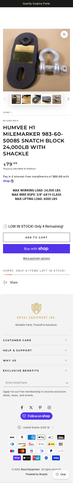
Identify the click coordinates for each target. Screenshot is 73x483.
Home (6, 112)
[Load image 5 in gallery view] (56, 99)
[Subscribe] (67, 382)
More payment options (36, 258)
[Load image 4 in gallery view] (46, 99)
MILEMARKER (10, 121)
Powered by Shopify (36, 474)
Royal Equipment (30, 469)
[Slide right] (68, 99)
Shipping (7, 169)
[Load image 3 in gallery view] (36, 99)
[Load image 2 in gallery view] (26, 99)
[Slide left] (4, 99)
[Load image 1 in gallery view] (16, 99)
